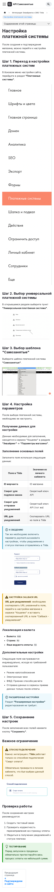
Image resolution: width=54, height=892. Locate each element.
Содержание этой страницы (20, 23)
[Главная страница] (4, 13)
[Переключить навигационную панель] (4, 4)
